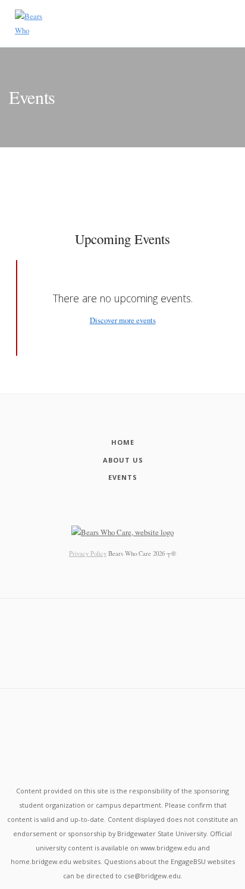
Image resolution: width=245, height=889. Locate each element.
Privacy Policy (87, 553)
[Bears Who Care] (30, 23)
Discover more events (123, 320)
